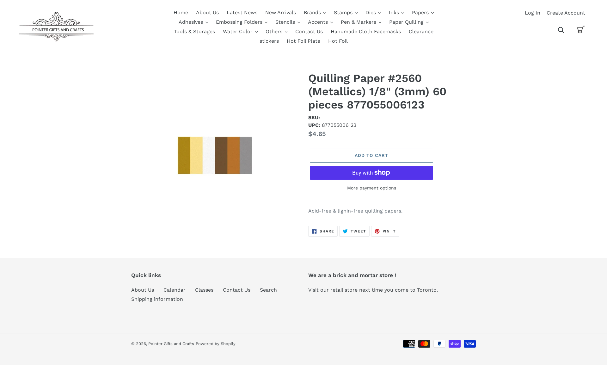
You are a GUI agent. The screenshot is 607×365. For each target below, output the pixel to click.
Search (268, 290)
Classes (204, 290)
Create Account (566, 13)
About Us (142, 290)
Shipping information (157, 299)
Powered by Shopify (216, 343)
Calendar (174, 290)
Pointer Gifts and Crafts (171, 343)
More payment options (371, 187)
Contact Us (236, 290)
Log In (532, 13)
